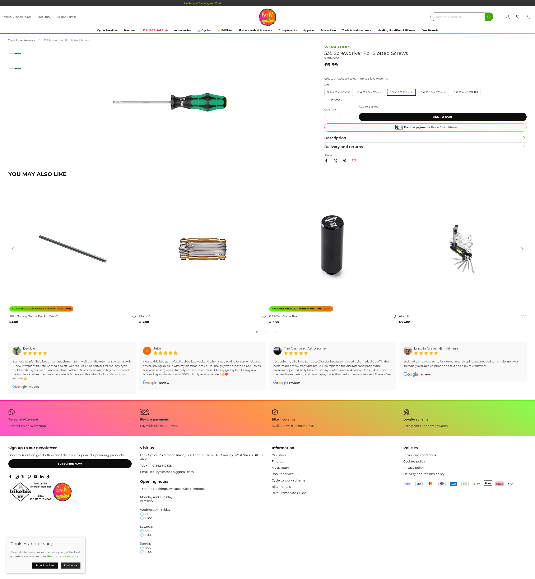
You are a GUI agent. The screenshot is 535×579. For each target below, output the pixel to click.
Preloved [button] (130, 30)
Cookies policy (414, 461)
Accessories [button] (182, 30)
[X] (23, 477)
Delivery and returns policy (424, 474)
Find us (277, 461)
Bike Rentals (281, 487)
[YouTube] (35, 477)
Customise (70, 565)
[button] (518, 17)
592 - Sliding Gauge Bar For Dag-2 (33, 316)
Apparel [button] (309, 30)
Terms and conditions (419, 455)
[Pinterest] (29, 477)
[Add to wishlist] (134, 316)
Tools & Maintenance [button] (356, 30)
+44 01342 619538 (159, 466)
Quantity (330, 109)
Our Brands (430, 30)
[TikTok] (48, 477)
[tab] (257, 332)
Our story (44, 16)
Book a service (66, 16)
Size (327, 84)
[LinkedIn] (42, 477)
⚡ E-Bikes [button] (224, 30)
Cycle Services (107, 30)
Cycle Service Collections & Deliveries (267, 3)
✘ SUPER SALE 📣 (155, 30)
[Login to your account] (508, 17)
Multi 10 (144, 316)
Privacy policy (413, 468)
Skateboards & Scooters (255, 30)
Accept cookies (45, 565)
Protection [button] (328, 30)
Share (328, 155)
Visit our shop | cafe (17, 16)
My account (280, 468)
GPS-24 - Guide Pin (283, 316)
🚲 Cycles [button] (204, 30)
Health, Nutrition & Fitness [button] (396, 30)
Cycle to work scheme (288, 480)
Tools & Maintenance (21, 40)
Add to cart (442, 116)
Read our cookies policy (63, 556)
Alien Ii (404, 316)
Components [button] (288, 30)
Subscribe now (70, 463)
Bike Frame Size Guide (289, 493)
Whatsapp (38, 426)
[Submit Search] (489, 17)
